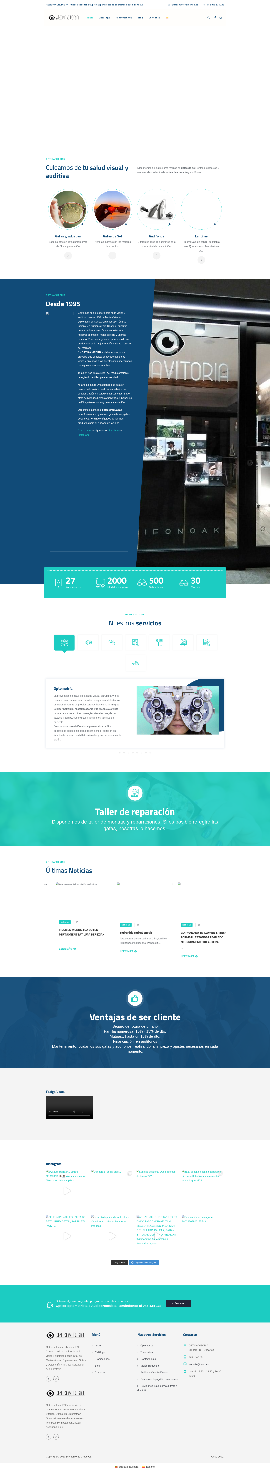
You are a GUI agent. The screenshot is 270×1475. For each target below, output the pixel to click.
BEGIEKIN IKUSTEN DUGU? (225, 943)
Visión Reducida (149, 1365)
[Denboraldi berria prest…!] (112, 1191)
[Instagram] (221, 18)
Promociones (124, 17)
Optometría (146, 1345)
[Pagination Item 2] (124, 752)
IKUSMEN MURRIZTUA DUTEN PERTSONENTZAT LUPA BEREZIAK (47, 932)
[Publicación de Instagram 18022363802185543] (203, 1236)
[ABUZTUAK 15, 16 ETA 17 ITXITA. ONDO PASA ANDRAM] (158, 1236)
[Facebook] (215, 18)
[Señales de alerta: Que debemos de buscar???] (158, 1191)
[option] (49, 919)
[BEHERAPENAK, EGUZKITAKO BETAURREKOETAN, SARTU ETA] (67, 1236)
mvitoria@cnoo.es (188, 4)
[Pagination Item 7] (146, 752)
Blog (140, 17)
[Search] (208, 17)
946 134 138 (218, 4)
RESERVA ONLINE (55, 4)
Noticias (92, 925)
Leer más (92, 951)
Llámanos (178, 1303)
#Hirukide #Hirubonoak (102, 932)
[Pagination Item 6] (141, 752)
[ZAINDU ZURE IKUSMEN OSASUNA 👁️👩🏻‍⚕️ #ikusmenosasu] (67, 1191)
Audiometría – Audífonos (154, 1372)
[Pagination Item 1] (119, 752)
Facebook (114, 430)
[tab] (64, 643)
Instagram (83, 435)
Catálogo (104, 17)
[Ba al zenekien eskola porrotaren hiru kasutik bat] (203, 1191)
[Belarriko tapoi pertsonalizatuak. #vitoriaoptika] (112, 1236)
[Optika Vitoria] (64, 17)
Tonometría (146, 1352)
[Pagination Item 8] (150, 752)
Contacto (154, 17)
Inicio (90, 17)
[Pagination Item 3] (128, 752)
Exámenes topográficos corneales (159, 1379)
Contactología (148, 1359)
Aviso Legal (217, 1456)
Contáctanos (85, 430)
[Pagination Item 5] (137, 752)
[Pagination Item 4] (133, 752)
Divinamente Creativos (78, 1456)
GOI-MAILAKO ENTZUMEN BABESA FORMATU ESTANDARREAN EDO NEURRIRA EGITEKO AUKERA (170, 937)
